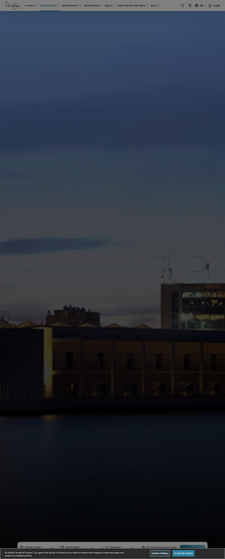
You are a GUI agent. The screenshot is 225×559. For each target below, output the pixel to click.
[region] (112, 553)
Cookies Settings (160, 553)
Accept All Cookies (183, 553)
